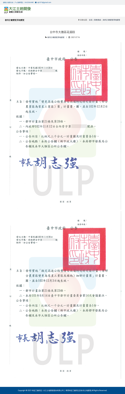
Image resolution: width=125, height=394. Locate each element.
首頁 (90, 20)
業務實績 (97, 20)
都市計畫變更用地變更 (111, 20)
